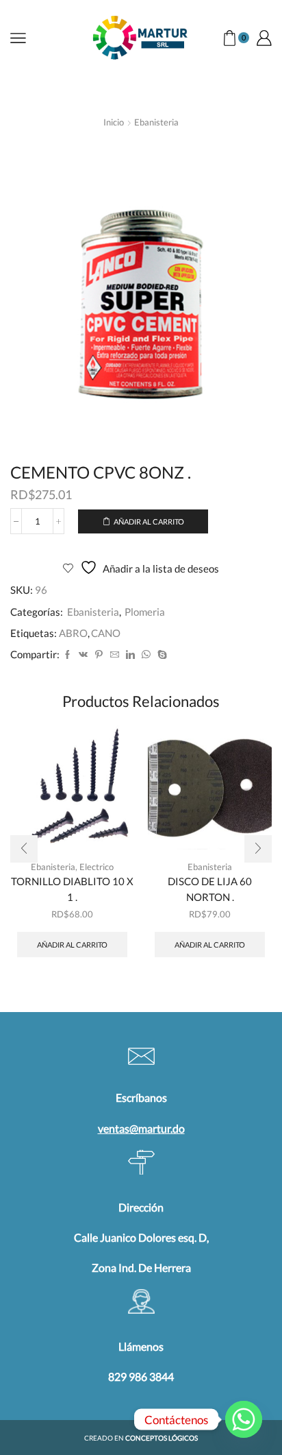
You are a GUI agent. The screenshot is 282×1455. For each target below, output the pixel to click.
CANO (105, 633)
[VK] (83, 654)
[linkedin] (130, 654)
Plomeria (145, 611)
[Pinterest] (99, 654)
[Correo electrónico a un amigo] (115, 654)
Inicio (113, 122)
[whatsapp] (146, 654)
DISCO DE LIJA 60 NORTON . (210, 888)
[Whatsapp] (243, 1419)
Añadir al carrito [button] (72, 944)
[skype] (160, 654)
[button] (24, 849)
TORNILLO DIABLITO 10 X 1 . (72, 888)
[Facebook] (67, 654)
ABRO (73, 633)
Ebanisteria (156, 122)
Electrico (96, 866)
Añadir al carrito (149, 521)
